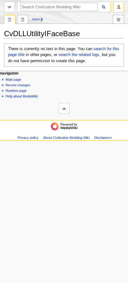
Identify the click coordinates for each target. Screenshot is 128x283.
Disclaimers (103, 137)
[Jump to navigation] (9, 7)
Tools (118, 20)
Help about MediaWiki (22, 96)
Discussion (22, 20)
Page (9, 20)
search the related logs (78, 55)
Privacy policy (28, 137)
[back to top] (64, 108)
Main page (13, 79)
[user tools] (118, 7)
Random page (16, 90)
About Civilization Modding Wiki (66, 137)
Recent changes (18, 85)
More (36, 19)
